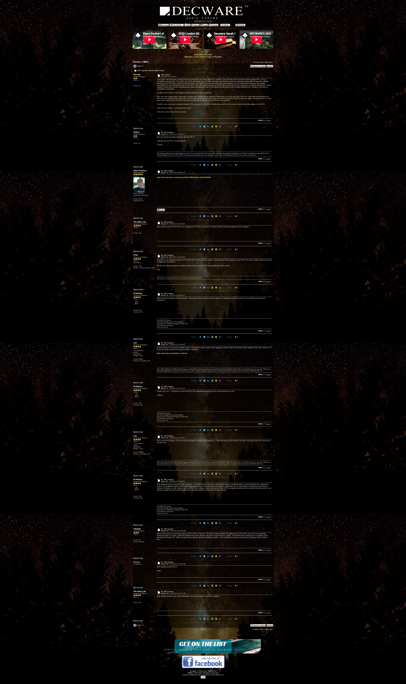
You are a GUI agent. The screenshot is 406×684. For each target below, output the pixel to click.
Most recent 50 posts (203, 55)
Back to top (138, 128)
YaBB (190, 673)
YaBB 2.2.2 (212, 671)
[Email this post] (212, 126)
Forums (137, 62)
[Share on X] (200, 126)
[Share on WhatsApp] (216, 126)
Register (218, 57)
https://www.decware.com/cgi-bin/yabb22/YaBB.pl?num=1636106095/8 (184, 177)
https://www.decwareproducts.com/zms (172, 353)
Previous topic (258, 62)
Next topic (268, 62)
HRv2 (145, 62)
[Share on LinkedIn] (208, 126)
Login (209, 57)
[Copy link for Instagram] (220, 126)
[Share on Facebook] (204, 126)
